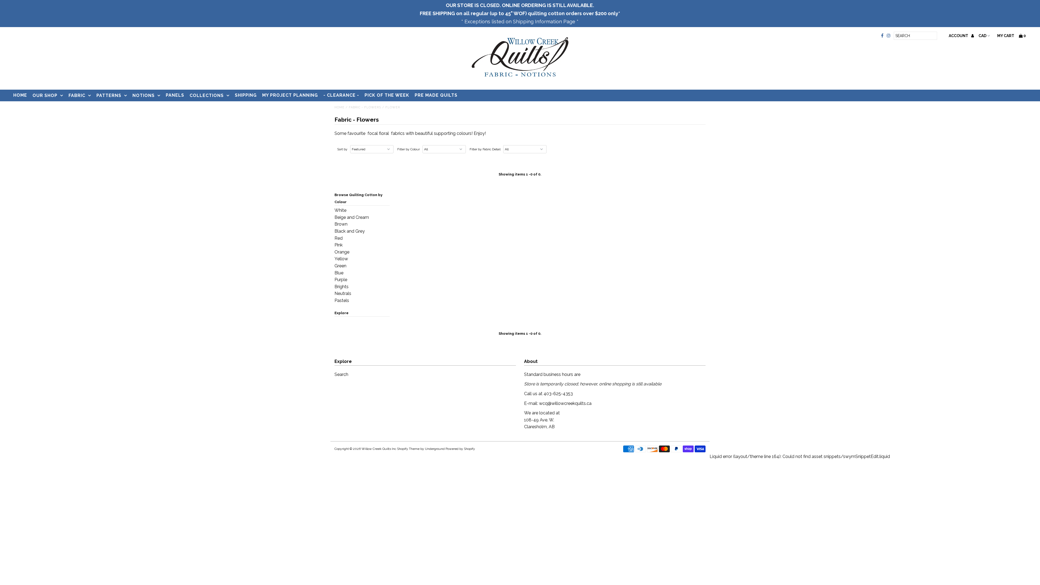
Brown (340, 224)
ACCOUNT (959, 36)
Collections (207, 95)
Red (338, 238)
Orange (341, 252)
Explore (341, 313)
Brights (341, 286)
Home (20, 95)
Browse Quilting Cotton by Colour (358, 198)
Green (340, 265)
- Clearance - (341, 95)
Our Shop (44, 95)
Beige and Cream (351, 217)
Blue (338, 272)
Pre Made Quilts (436, 95)
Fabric (77, 95)
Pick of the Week (387, 95)
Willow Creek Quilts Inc (379, 449)
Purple (340, 279)
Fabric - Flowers (365, 107)
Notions (143, 95)
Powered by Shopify (460, 449)
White (340, 210)
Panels (175, 95)
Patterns (108, 95)
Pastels (341, 300)
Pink (338, 245)
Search (341, 374)
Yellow (341, 258)
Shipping (246, 95)
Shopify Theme (408, 449)
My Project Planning (290, 95)
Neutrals (342, 293)
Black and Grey (349, 231)
